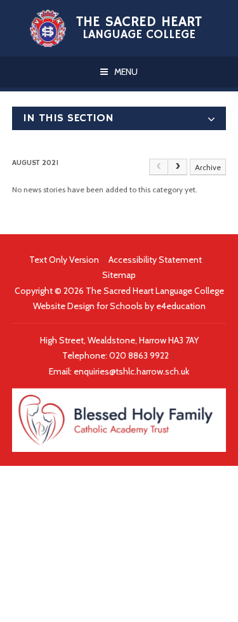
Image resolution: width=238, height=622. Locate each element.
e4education (181, 306)
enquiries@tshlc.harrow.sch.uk (131, 371)
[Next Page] (177, 167)
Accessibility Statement (155, 259)
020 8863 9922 (140, 355)
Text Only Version (64, 259)
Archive (208, 167)
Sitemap (119, 275)
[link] (158, 167)
